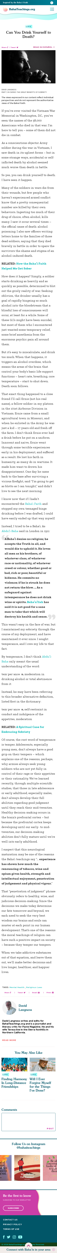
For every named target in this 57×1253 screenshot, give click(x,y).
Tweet (13, 47)
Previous (2, 1168)
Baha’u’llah (35, 602)
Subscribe (13, 1208)
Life (28, 26)
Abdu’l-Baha (10, 531)
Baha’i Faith (33, 504)
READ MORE (9, 1040)
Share (4, 47)
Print (49, 993)
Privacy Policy (12, 1224)
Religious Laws (34, 987)
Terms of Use (11, 1229)
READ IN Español (42, 47)
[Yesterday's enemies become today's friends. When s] (28, 1168)
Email (34, 993)
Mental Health (17, 987)
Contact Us (10, 1219)
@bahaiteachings (28, 1147)
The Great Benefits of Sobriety (32, 92)
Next (54, 1168)
